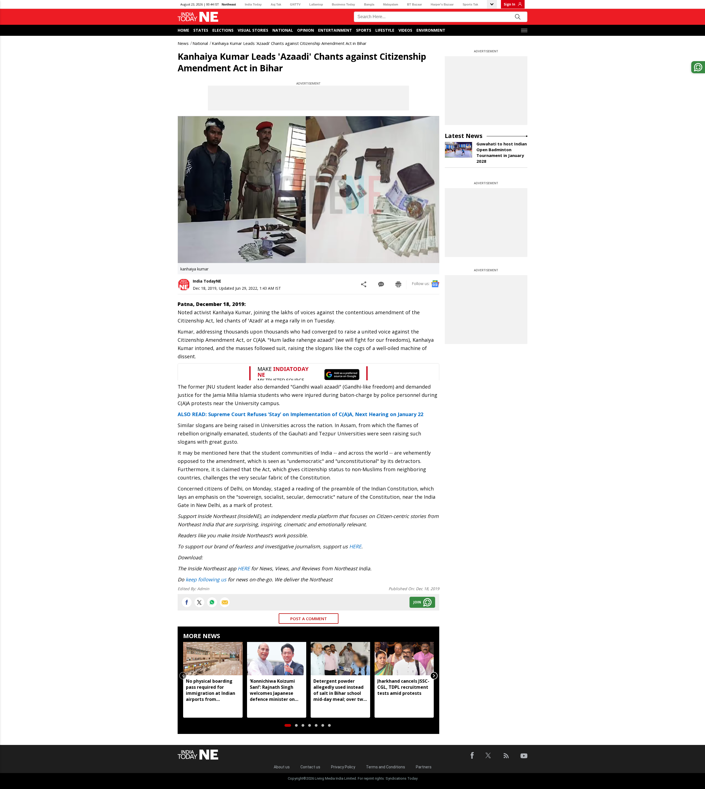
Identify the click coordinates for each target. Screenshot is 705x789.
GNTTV (295, 4)
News (183, 43)
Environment (430, 30)
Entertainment (335, 30)
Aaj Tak (276, 4)
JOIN (417, 602)
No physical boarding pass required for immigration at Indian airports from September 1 (210, 690)
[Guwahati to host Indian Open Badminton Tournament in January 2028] (458, 150)
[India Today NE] (198, 17)
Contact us (310, 767)
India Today (253, 4)
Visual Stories (253, 30)
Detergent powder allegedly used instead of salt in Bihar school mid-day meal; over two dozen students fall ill (339, 690)
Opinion (305, 30)
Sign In (509, 4)
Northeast (229, 4)
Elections (223, 30)
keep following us (206, 579)
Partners (424, 767)
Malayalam (390, 4)
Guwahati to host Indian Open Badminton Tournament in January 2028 (501, 152)
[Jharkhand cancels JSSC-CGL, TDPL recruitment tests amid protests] (404, 658)
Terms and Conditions (385, 767)
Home (183, 30)
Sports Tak (470, 4)
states (200, 30)
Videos (405, 30)
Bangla (369, 4)
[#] (212, 602)
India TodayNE (207, 281)
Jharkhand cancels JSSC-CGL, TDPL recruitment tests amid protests (403, 687)
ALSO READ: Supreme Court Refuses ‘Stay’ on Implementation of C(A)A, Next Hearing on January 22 (300, 414)
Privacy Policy (343, 767)
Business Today (343, 4)
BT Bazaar (414, 4)
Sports (363, 30)
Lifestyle (384, 30)
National (282, 30)
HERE (355, 546)
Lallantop (316, 4)
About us (282, 767)
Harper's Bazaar (442, 4)
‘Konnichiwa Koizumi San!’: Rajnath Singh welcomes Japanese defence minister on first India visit (272, 690)
